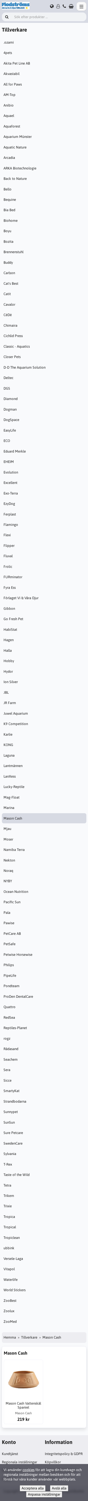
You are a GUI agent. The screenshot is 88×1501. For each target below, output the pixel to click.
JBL (6, 692)
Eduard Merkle (15, 451)
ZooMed (10, 1322)
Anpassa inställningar (44, 1494)
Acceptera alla (33, 1488)
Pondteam (11, 986)
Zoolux (9, 1311)
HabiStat (10, 629)
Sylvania (10, 1154)
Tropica (9, 1217)
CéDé (8, 315)
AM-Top (9, 95)
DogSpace (11, 420)
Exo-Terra (11, 493)
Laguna (9, 755)
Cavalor (9, 304)
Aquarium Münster (18, 137)
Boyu (7, 231)
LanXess (10, 776)
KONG (8, 745)
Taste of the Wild (17, 1175)
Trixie (8, 1206)
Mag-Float (11, 797)
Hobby (9, 661)
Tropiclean (12, 1238)
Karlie (8, 734)
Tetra (7, 1185)
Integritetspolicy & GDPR (64, 1454)
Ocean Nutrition (16, 892)
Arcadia (9, 158)
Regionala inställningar (19, 1462)
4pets (8, 53)
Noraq (8, 871)
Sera (7, 1070)
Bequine (10, 200)
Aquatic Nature (15, 147)
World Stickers (15, 1290)
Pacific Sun (12, 902)
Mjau (7, 829)
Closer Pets (12, 357)
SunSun (9, 1122)
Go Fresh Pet (13, 619)
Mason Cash (13, 818)
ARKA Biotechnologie (20, 168)
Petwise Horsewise (18, 955)
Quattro (9, 1007)
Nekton (9, 860)
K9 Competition (16, 724)
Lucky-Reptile (14, 787)
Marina (9, 808)
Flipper (9, 546)
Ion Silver (11, 682)
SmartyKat (11, 1091)
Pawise (9, 923)
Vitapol (9, 1269)
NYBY (8, 881)
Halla (8, 650)
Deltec (8, 378)
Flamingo (11, 525)
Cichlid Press (13, 336)
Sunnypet (11, 1112)
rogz (7, 1038)
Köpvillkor (53, 1462)
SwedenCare (13, 1143)
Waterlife (11, 1280)
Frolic (8, 567)
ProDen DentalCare (18, 996)
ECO (7, 441)
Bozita (8, 241)
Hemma (10, 1337)
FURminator (13, 577)
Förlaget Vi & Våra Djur (21, 598)
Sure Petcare (13, 1133)
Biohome (11, 221)
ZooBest (10, 1301)
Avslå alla (59, 1488)
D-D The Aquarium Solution (25, 367)
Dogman (10, 409)
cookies (28, 1470)
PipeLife (10, 975)
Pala (7, 913)
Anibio (9, 105)
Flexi (7, 535)
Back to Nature (15, 179)
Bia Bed (9, 210)
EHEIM (9, 462)
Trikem (9, 1196)
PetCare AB (12, 934)
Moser (8, 839)
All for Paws (13, 84)
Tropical (10, 1227)
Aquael (9, 116)
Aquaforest (12, 126)
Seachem (11, 1059)
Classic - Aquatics (17, 346)
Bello (7, 189)
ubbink (9, 1248)
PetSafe (9, 944)
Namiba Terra (14, 850)
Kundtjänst (10, 1454)
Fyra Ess (10, 588)
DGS (7, 388)
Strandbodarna (15, 1101)
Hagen (9, 640)
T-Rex (8, 1164)
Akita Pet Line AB (17, 63)
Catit (7, 294)
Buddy (8, 262)
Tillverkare (29, 1337)
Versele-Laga (13, 1259)
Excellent (10, 483)
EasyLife (10, 430)
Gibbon (9, 608)
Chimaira (10, 325)
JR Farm (10, 703)
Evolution (11, 472)
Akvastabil (11, 74)
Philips (9, 965)
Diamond (11, 399)
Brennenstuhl (13, 252)
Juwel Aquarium (16, 713)
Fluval (8, 556)
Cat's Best (11, 283)
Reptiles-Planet (15, 1028)
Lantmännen (13, 766)
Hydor (8, 671)
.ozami (9, 42)
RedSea (9, 1017)
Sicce (7, 1080)
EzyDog (9, 504)
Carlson (9, 273)
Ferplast (10, 514)
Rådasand (11, 1049)
